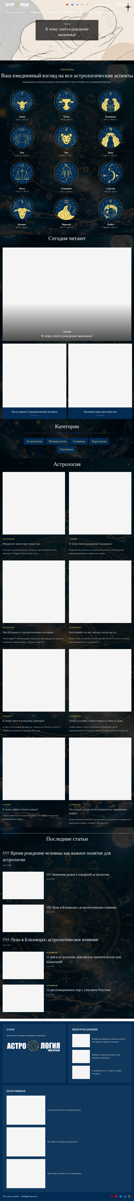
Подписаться (121, 5)
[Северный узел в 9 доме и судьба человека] (81, 1072)
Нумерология (54, 12)
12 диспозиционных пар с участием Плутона (78, 990)
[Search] (127, 12)
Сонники (71, 12)
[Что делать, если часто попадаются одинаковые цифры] (100, 769)
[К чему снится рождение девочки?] (34, 680)
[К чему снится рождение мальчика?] (67, 294)
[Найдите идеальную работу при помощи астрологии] (81, 1056)
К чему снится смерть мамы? (20, 809)
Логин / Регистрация (102, 5)
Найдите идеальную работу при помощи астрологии (106, 1056)
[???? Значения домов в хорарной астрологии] (23, 885)
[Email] (72, 4)
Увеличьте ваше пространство (100, 411)
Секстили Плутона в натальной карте (64, 1110)
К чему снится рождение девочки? (23, 721)
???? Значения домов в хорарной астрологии (77, 874)
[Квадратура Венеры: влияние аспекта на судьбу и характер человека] (81, 1040)
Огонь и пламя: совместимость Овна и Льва (96, 721)
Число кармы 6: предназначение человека (34, 411)
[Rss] (87, 4)
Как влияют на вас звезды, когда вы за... (93, 632)
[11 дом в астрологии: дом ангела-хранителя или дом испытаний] (23, 965)
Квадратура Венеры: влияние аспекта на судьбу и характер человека (108, 1040)
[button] (5, 30)
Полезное (115, 12)
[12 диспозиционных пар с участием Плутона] (23, 998)
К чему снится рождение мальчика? (67, 336)
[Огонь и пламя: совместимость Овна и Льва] (100, 680)
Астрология (36, 12)
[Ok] (82, 4)
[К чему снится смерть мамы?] (34, 769)
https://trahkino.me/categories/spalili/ (70, 433)
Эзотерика (101, 12)
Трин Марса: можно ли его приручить (64, 1173)
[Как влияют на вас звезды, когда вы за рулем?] (100, 591)
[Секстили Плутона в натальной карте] (26, 1110)
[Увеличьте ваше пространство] (100, 381)
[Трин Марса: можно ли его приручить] (26, 1173)
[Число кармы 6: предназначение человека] (34, 381)
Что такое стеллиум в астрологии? (62, 1141)
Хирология (85, 12)
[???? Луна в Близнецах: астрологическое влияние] (23, 918)
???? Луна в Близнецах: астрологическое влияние (81, 907)
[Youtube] (67, 4)
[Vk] (77, 4)
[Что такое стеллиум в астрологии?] (26, 1141)
